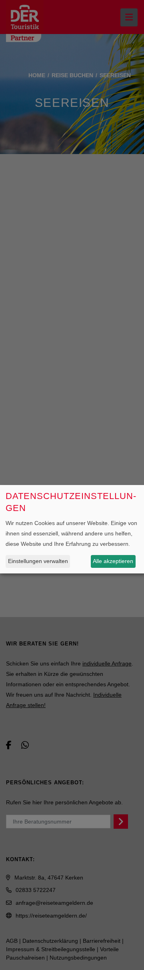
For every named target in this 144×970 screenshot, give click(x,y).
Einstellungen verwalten (38, 561)
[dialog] (72, 529)
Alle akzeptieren (113, 561)
